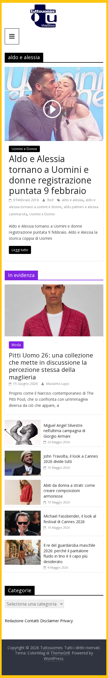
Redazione (14, 620)
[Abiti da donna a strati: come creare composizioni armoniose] (23, 482)
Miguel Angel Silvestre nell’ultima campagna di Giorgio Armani (64, 431)
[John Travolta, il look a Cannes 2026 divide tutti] (23, 453)
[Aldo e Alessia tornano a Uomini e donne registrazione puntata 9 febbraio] (54, 70)
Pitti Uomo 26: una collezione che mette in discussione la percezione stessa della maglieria (51, 366)
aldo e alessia (72, 200)
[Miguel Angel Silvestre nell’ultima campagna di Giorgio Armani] (23, 422)
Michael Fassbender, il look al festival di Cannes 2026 (69, 518)
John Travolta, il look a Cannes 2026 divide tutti (70, 458)
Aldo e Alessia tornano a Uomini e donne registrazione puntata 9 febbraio (50, 174)
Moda (16, 344)
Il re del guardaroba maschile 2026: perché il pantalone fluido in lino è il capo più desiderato (69, 553)
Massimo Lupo (57, 383)
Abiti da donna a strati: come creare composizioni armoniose (69, 491)
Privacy (66, 620)
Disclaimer (49, 620)
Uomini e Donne (24, 149)
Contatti (32, 620)
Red (50, 200)
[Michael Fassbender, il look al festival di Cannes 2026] (23, 513)
